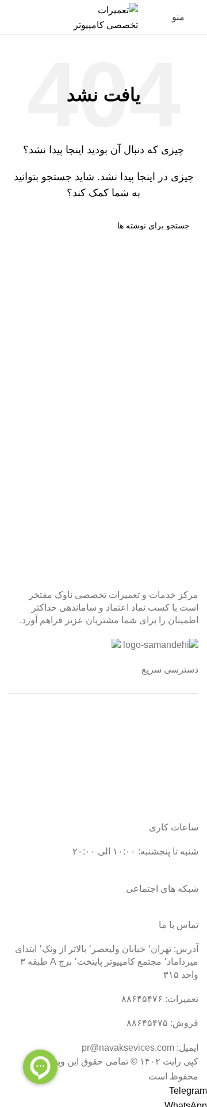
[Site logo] (103, 16)
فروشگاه (181, 781)
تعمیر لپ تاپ (173, 738)
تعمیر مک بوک (171, 760)
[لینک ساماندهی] (160, 645)
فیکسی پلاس (173, 803)
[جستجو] (12, 17)
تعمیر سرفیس (171, 717)
